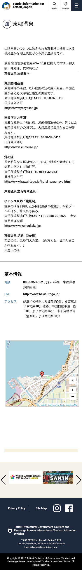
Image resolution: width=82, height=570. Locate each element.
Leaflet (43, 405)
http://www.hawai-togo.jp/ (41, 294)
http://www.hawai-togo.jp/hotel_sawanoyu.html (37, 181)
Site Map (41, 508)
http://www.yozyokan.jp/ (21, 108)
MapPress (51, 405)
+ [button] (72, 390)
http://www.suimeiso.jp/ (21, 147)
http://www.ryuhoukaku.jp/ (22, 225)
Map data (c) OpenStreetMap (66, 405)
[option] (25, 477)
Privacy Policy (16, 508)
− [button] (72, 396)
